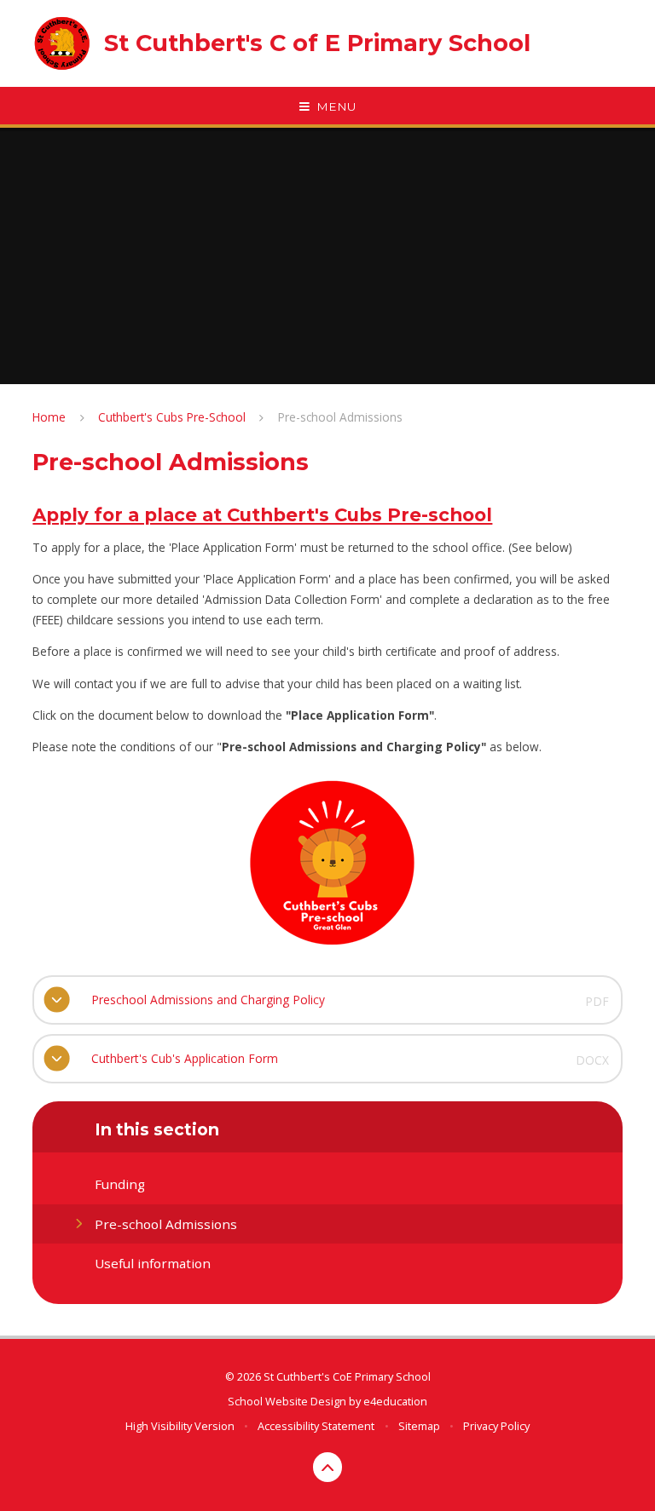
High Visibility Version (180, 1425)
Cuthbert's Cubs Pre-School (172, 417)
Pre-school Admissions (340, 417)
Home (49, 417)
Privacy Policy (496, 1425)
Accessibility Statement (316, 1425)
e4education (395, 1401)
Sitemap (419, 1425)
